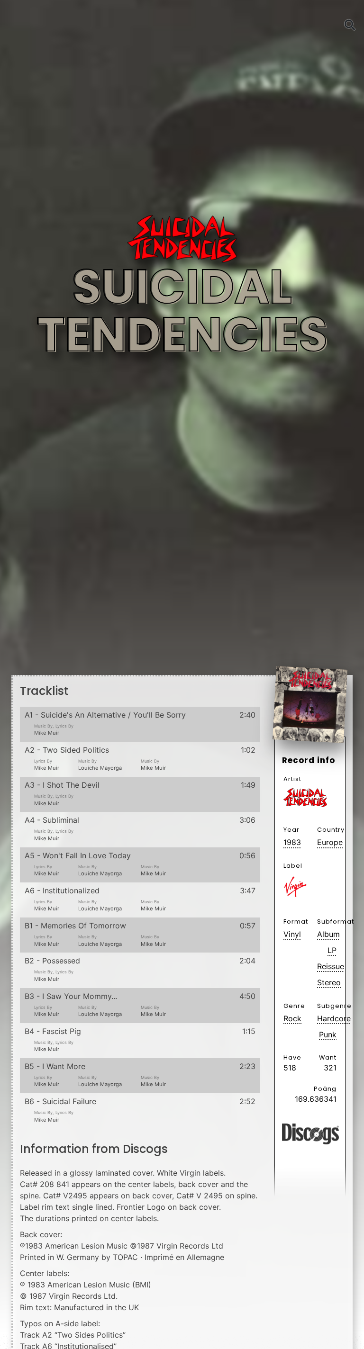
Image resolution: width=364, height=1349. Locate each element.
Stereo (327, 982)
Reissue (327, 966)
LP (332, 950)
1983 (292, 842)
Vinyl (292, 934)
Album (327, 934)
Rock (292, 1018)
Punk (328, 1034)
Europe (327, 842)
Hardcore (327, 1018)
